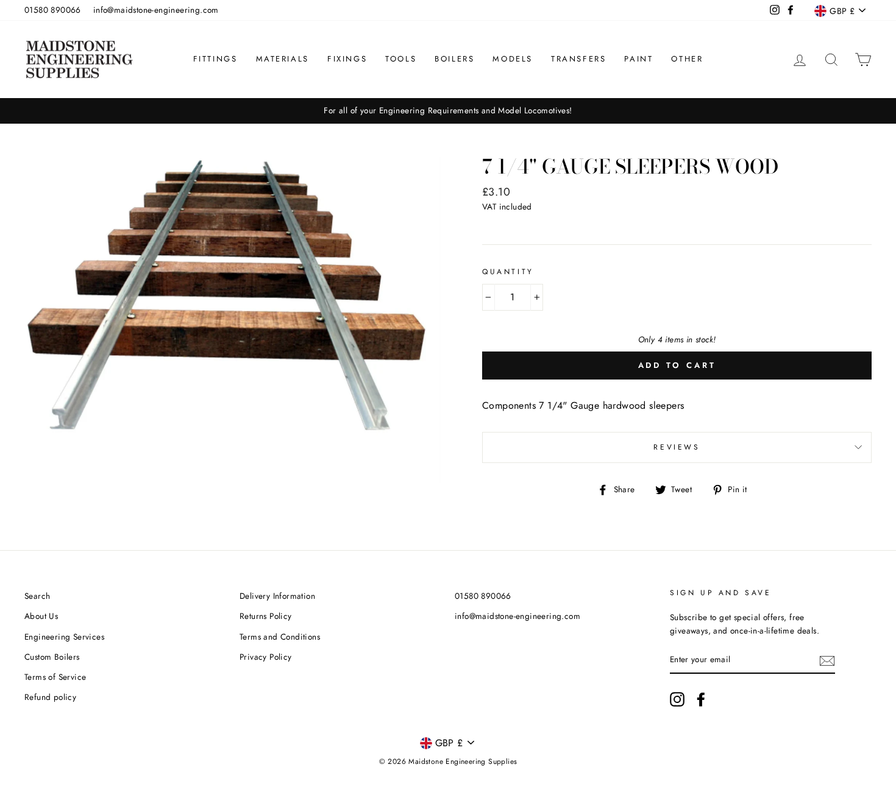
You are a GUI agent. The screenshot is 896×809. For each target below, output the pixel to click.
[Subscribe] (827, 660)
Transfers (578, 59)
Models (512, 59)
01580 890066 (52, 10)
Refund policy (50, 697)
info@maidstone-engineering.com (156, 10)
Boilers (454, 59)
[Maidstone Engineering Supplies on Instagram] (677, 699)
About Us (41, 616)
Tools (400, 59)
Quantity (508, 271)
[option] (448, 111)
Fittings (215, 59)
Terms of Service (55, 677)
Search (37, 596)
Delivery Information (277, 596)
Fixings (347, 59)
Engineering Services (64, 637)
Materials (282, 59)
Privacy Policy (266, 657)
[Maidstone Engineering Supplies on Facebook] (701, 699)
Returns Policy (266, 616)
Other (687, 59)
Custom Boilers (52, 657)
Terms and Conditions (280, 637)
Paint (638, 59)
